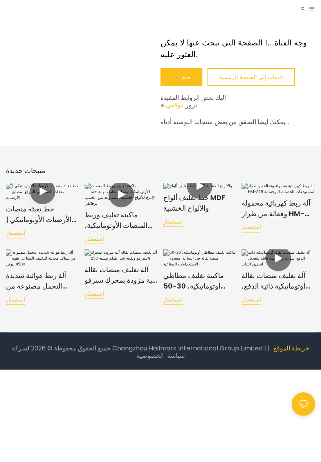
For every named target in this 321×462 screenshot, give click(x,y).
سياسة (176, 355)
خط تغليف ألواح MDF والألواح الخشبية (194, 203)
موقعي (175, 105)
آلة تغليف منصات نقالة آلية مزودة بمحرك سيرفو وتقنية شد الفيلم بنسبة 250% (120, 275)
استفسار (15, 232)
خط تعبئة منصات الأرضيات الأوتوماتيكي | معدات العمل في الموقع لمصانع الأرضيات (40, 214)
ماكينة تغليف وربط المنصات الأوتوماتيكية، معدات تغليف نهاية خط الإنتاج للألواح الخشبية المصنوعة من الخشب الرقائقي (117, 220)
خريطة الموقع (291, 348)
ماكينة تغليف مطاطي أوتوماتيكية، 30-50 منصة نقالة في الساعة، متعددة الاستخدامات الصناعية (196, 281)
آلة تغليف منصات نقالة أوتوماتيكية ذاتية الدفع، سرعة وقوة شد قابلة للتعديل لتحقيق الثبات (273, 281)
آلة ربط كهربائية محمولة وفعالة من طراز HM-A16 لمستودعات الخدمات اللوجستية (276, 208)
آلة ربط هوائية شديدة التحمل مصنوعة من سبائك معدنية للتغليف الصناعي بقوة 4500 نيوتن (36, 281)
